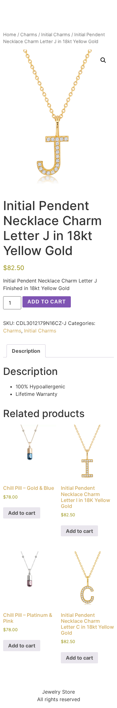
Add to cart (46, 301)
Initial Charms (55, 34)
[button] (103, 60)
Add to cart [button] (21, 513)
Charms (28, 34)
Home (9, 34)
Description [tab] (26, 351)
